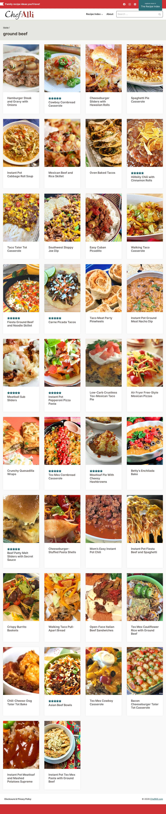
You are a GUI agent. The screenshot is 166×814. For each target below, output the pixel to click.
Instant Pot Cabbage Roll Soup (20, 174)
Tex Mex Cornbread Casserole (62, 476)
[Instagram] (129, 4)
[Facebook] (124, 4)
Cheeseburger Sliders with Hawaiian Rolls (100, 101)
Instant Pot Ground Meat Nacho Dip (144, 319)
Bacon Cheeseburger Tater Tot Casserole (145, 704)
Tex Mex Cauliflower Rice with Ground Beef (145, 630)
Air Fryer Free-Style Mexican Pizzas (144, 394)
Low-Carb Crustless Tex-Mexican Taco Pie (103, 396)
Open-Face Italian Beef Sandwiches (102, 628)
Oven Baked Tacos (102, 172)
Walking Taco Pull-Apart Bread (61, 628)
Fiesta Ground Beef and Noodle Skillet (20, 323)
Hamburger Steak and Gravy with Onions (19, 101)
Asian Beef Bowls (60, 705)
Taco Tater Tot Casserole (17, 249)
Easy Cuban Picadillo (98, 249)
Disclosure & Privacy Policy (17, 799)
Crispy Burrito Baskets (16, 628)
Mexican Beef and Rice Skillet (61, 174)
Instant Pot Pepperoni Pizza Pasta (60, 400)
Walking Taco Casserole (140, 249)
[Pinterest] (135, 4)
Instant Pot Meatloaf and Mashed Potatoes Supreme (21, 778)
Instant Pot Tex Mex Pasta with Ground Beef (62, 778)
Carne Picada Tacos (62, 322)
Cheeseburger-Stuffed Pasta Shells (62, 550)
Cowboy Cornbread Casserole (62, 104)
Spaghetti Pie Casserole (140, 99)
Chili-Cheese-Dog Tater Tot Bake (19, 702)
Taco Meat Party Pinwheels (101, 319)
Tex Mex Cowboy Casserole (101, 702)
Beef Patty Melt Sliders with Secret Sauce (20, 556)
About (109, 14)
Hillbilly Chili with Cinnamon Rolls (142, 178)
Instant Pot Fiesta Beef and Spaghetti (144, 550)
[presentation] (21, 68)
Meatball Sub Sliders (16, 398)
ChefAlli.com (156, 799)
